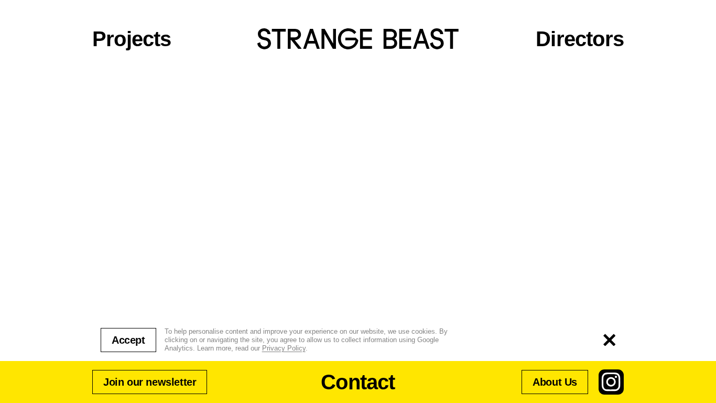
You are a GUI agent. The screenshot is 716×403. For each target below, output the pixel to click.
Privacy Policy (284, 348)
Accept (128, 340)
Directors (580, 38)
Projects (131, 38)
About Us (555, 382)
